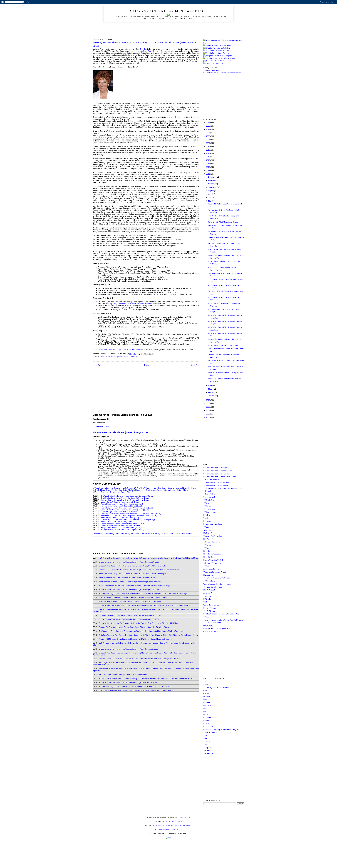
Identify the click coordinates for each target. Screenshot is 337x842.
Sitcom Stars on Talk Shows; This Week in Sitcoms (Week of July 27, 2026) (128, 683)
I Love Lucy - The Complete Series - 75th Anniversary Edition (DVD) (127, 508)
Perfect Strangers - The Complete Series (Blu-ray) (120, 524)
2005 (208, 417)
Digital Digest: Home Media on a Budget (223, 345)
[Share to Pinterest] (152, 354)
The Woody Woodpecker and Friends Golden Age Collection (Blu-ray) (127, 496)
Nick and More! (209, 575)
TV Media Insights (210, 581)
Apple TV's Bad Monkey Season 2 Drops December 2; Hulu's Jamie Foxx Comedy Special (133, 574)
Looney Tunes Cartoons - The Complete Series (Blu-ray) (122, 510)
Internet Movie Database (212, 524)
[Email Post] (139, 354)
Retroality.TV (208, 557)
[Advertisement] (168, 30)
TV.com (206, 527)
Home (146, 365)
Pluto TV (206, 724)
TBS (205, 736)
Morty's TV (207, 533)
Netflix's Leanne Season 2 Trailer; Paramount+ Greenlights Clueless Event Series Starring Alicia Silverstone (140, 659)
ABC (205, 682)
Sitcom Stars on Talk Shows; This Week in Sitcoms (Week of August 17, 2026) (129, 590)
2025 (208, 126)
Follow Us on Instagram (223, 56)
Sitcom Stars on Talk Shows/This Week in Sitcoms (222, 73)
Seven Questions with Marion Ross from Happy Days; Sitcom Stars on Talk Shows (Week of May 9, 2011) (145, 44)
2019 (208, 147)
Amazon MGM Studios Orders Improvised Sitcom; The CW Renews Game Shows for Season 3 (135, 639)
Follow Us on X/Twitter (221, 48)
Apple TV (206, 685)
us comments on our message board (112, 350)
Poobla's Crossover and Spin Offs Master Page (221, 614)
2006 (208, 414)
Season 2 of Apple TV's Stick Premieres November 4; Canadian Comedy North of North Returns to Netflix (139, 570)
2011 (208, 174)
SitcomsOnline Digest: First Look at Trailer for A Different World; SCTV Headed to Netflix (133, 566)
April (210, 386)
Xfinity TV (207, 748)
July (210, 194)
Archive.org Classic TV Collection (216, 688)
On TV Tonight (208, 625)
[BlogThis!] (145, 354)
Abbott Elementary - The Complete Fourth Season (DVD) (122, 504)
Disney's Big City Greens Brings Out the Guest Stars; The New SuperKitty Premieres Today (134, 627)
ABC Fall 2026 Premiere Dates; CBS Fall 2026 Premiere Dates (123, 675)
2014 (208, 164)
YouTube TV (208, 754)
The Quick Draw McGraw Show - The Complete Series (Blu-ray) (125, 530)
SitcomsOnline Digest (211, 70)
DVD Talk (207, 599)
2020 (208, 143)
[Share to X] (147, 354)
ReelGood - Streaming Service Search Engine (220, 730)
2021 (208, 140)
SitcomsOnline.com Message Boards (217, 471)
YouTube (206, 751)
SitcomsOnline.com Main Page (215, 468)
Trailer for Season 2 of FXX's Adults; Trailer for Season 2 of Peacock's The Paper (130, 601)
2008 (208, 407)
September (212, 187)
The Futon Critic (209, 509)
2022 (208, 136)
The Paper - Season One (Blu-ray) (114, 522)
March (211, 389)
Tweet (130, 350)
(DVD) (139, 506)
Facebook (137, 350)
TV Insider (207, 506)
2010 (208, 400)
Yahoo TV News (209, 494)
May (210, 201)
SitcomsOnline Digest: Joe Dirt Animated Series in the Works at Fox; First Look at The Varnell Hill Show (138, 623)
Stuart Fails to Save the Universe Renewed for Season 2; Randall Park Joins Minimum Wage (134, 586)
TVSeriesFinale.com (211, 512)
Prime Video (208, 727)
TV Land (206, 742)
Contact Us (218, 63)
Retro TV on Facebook (212, 554)
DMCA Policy (176, 830)
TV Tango (207, 545)
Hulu (205, 709)
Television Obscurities (211, 542)
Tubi (205, 739)
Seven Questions (118, 357)
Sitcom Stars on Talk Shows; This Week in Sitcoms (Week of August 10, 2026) (129, 619)
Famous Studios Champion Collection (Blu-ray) (119, 506)
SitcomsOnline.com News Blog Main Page (173, 825)
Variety (206, 518)
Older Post (195, 365)
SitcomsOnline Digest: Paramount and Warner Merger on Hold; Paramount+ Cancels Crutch (134, 686)
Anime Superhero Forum (212, 569)
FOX (205, 700)
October (211, 184)
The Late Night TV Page (212, 587)
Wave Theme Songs (211, 605)
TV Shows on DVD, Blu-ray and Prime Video (156, 534)
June (210, 198)
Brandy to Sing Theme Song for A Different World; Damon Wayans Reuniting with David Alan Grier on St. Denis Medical (144, 605)
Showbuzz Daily (209, 497)
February (211, 392)
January (211, 396)
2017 (208, 153)
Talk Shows (132, 357)
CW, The (206, 694)
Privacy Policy (162, 830)
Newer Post (97, 365)
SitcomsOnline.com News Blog (168, 11)
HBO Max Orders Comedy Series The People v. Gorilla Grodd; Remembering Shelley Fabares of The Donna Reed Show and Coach (149, 558)
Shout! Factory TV (210, 733)
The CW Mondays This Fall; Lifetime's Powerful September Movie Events (127, 578)
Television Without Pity (212, 563)
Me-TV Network (209, 590)
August (211, 191)
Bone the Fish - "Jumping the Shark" (217, 628)
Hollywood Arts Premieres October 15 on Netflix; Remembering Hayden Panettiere (130, 582)
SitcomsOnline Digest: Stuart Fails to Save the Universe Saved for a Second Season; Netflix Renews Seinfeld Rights (144, 594)
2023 (208, 133)
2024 (208, 129)
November (212, 180)
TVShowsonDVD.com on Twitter (215, 485)
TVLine (206, 503)
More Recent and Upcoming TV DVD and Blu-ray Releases (115, 534)
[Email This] (142, 354)
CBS (205, 691)
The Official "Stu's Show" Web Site (216, 578)
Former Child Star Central (213, 560)
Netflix (205, 715)
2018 (208, 150)
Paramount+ (208, 718)
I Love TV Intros (209, 608)
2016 (208, 157)
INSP (205, 602)
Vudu (205, 745)
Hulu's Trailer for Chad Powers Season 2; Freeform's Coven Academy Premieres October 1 (133, 598)
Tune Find (207, 596)
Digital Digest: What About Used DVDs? (223, 222)
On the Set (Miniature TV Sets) (215, 572)
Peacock (206, 721)
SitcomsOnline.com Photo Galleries (217, 474)
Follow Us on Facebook (222, 45)
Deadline (206, 515)
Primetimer (207, 521)
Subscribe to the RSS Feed (220, 61)
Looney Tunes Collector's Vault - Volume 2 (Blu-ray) (120, 502)
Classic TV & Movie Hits (212, 536)
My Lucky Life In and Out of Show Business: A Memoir (131, 304)
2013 (208, 167)
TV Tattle (206, 548)
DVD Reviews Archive (183, 534)
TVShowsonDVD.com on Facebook (216, 482)
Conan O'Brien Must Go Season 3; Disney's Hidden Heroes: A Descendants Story (130, 615)
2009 (208, 404)
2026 (208, 123)
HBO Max (207, 706)
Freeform (206, 703)
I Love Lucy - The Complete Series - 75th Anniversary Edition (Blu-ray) (128, 520)
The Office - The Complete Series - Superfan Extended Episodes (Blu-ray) (129, 516)
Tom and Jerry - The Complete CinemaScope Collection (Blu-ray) (125, 500)
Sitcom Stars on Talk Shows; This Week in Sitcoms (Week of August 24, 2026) (129, 562)
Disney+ (206, 697)
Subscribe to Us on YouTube (224, 58)
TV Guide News (209, 500)
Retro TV (206, 551)
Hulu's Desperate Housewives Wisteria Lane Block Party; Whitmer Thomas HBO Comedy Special (136, 690)
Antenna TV (207, 593)
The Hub (143, 49)
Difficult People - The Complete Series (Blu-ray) (119, 512)
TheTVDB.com (209, 611)
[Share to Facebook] (150, 354)
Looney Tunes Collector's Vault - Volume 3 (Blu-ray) (120, 526)
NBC (205, 712)
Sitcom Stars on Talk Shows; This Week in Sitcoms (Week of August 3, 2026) (128, 649)
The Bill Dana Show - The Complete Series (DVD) (120, 518)
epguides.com (208, 530)
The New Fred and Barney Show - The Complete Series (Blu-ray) (125, 498)
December (212, 177)
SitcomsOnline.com (173, 821)
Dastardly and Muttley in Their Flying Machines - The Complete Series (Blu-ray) (131, 514)
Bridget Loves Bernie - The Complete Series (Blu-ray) (121, 528)
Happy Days (147, 51)
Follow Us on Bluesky (220, 51)
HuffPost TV (208, 539)
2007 (208, 410)
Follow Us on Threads (220, 53)
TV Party (206, 566)
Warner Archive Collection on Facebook (218, 584)
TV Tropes (207, 617)
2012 (208, 171)
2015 (208, 160)
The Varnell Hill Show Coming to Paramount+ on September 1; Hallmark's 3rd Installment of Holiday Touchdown (141, 631)
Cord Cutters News (210, 632)
